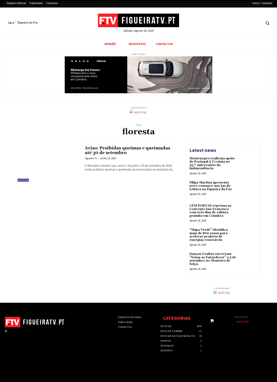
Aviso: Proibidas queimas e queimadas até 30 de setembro (127, 151)
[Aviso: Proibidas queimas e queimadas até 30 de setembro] (49, 163)
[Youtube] (258, 23)
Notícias (23, 180)
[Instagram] (16, 334)
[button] (267, 23)
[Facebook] (243, 23)
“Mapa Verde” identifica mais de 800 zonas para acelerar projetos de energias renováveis (208, 235)
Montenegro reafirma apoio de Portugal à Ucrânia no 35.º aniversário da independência (212, 164)
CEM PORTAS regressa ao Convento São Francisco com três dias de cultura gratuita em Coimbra (210, 211)
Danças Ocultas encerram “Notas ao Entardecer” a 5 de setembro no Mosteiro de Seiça (212, 259)
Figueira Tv (91, 158)
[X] (251, 23)
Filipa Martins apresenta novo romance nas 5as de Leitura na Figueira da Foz (210, 186)
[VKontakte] (31, 334)
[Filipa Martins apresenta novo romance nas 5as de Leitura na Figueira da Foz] (246, 188)
